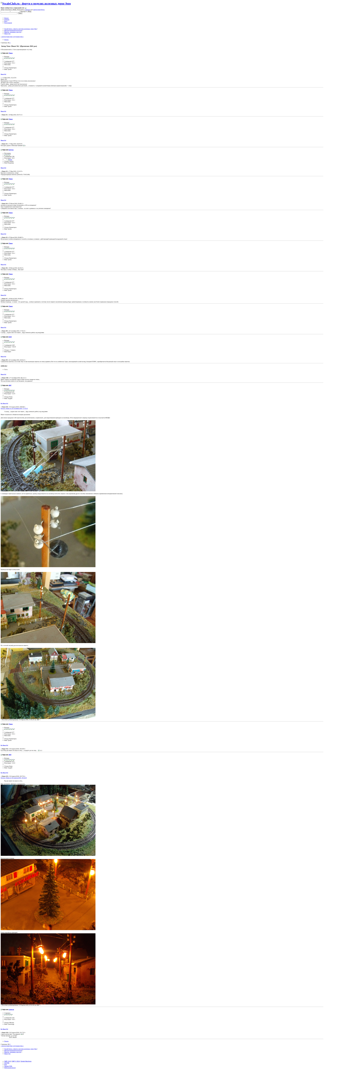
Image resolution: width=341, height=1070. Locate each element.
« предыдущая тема (6, 36)
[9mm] (10, 159)
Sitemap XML (8, 1066)
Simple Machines (26, 1061)
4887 (10, 385)
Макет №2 (3, 74)
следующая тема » (18, 36)
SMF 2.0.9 (7, 1061)
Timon (11, 53)
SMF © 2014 (16, 1061)
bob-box (11, 150)
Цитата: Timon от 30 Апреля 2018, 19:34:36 (14, 778)
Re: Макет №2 (4, 403)
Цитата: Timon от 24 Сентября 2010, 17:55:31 (14, 408)
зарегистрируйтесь (38, 9)
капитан (11, 1009)
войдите (27, 9)
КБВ (10, 337)
